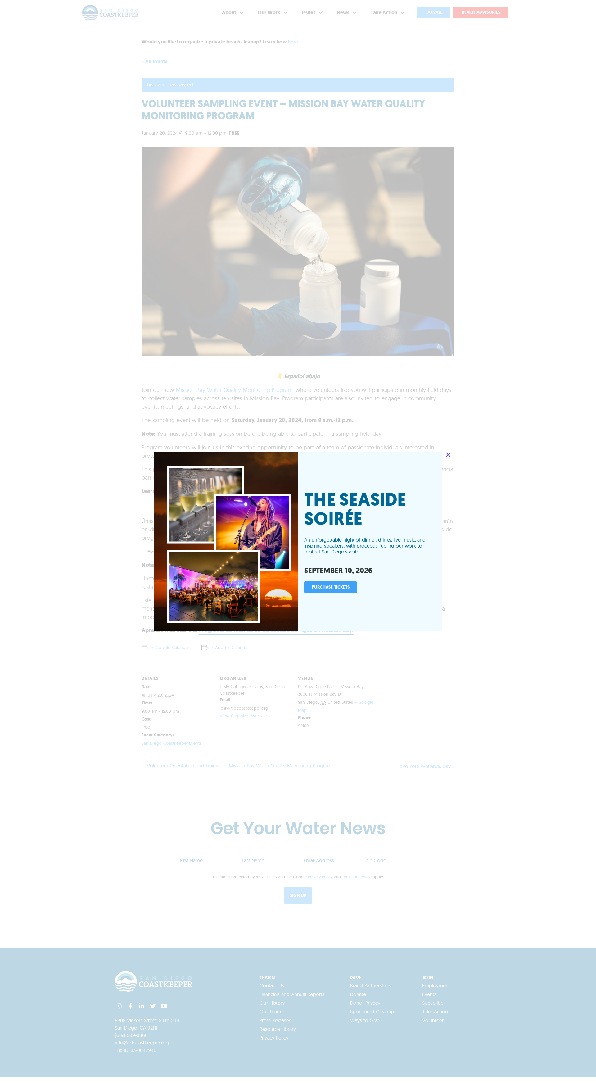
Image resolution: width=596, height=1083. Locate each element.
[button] (448, 455)
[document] (298, 541)
